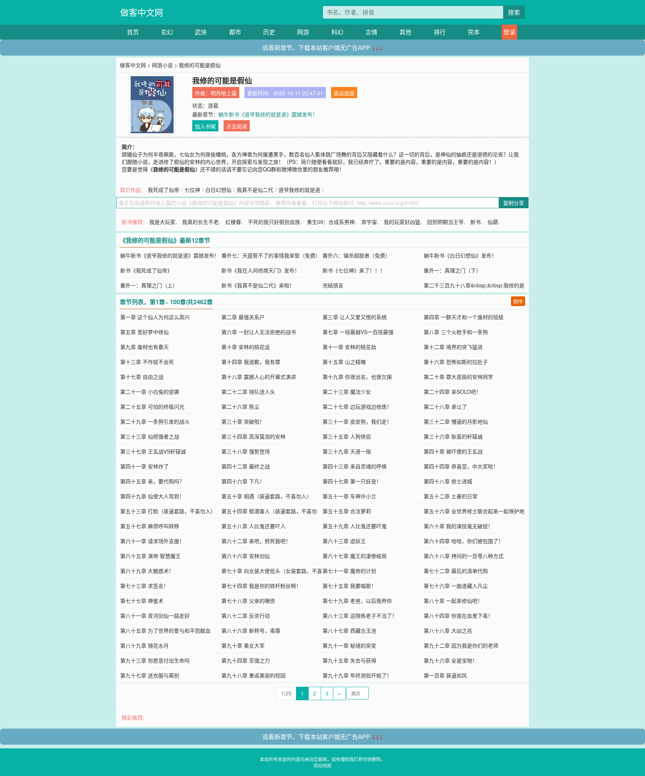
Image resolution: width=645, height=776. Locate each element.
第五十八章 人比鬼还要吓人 (253, 526)
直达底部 (344, 93)
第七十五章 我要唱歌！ (349, 585)
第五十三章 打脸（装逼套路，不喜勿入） (168, 511)
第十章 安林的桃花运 (245, 346)
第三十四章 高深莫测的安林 (253, 436)
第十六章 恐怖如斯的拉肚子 (456, 361)
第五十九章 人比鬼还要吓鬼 (354, 526)
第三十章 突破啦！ (243, 421)
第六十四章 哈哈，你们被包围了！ (464, 541)
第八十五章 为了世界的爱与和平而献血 (165, 630)
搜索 (514, 12)
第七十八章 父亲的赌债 (248, 600)
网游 (303, 32)
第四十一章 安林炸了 (144, 466)
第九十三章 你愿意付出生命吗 (155, 660)
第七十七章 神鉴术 (141, 600)
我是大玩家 (162, 221)
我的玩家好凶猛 (402, 221)
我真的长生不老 (200, 221)
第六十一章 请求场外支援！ (152, 541)
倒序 (518, 301)
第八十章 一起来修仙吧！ (453, 600)
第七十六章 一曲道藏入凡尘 (456, 585)
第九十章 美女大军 (243, 645)
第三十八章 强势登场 (245, 451)
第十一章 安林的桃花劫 (349, 346)
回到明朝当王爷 (445, 221)
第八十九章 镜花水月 (144, 645)
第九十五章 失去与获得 (349, 660)
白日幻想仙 (218, 189)
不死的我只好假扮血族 (274, 221)
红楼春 (233, 221)
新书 (475, 221)
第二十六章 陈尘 (240, 406)
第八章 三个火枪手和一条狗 (456, 332)
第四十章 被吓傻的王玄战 (453, 451)
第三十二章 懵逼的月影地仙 (456, 421)
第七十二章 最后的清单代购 (456, 570)
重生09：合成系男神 (331, 221)
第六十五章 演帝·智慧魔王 (150, 556)
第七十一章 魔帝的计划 (349, 570)
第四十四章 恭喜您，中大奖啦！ (461, 466)
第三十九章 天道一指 (346, 451)
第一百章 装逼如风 (445, 675)
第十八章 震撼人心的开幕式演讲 (258, 376)
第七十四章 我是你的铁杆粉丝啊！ (261, 585)
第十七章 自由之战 (141, 376)
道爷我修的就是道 (299, 189)
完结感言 (332, 285)
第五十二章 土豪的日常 (450, 496)
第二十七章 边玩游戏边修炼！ (357, 406)
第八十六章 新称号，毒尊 (250, 630)
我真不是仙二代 (255, 189)
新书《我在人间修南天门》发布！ (260, 270)
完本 (474, 32)
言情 (371, 32)
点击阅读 (236, 126)
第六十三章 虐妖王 (344, 541)
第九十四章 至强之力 (245, 660)
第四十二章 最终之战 (245, 466)
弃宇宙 (369, 221)
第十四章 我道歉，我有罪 (250, 361)
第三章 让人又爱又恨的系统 (354, 317)
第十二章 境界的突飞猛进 (453, 346)
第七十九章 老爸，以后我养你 (357, 600)
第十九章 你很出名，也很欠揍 (357, 376)
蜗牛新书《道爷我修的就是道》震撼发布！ (268, 114)
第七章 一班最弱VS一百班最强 (357, 332)
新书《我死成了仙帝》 (146, 270)
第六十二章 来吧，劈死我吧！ (256, 541)
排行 (440, 32)
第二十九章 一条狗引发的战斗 (155, 421)
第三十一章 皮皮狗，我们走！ (357, 421)
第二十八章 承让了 (445, 406)
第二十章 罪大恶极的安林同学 (458, 376)
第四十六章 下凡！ (243, 481)
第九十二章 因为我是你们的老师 (461, 645)
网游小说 (162, 65)
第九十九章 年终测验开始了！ (357, 675)
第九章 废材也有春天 (144, 346)
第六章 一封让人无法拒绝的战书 (258, 332)
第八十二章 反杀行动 (245, 615)
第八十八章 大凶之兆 (448, 630)
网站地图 (322, 765)
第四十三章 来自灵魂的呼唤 (354, 466)
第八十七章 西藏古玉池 (349, 630)
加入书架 (205, 126)
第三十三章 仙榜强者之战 (149, 436)
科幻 (337, 32)
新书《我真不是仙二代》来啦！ (258, 285)
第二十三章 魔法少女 (346, 391)
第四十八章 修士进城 (448, 481)
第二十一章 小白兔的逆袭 (149, 391)
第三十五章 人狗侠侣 (346, 436)
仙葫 (492, 221)
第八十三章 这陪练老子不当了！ (359, 615)
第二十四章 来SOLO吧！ (452, 391)
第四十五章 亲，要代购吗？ (152, 481)
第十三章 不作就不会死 (147, 361)
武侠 (201, 32)
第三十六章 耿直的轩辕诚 (453, 436)
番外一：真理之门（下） (452, 270)
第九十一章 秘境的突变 (349, 645)
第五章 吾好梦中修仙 (144, 332)
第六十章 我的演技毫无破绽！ (458, 526)
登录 (509, 32)
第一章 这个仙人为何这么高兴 (155, 317)
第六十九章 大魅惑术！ (147, 570)
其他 (405, 32)
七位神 (192, 189)
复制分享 (513, 202)
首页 (133, 32)
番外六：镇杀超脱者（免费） (356, 255)
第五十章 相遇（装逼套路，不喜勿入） (266, 496)
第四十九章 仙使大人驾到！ (152, 496)
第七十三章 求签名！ (144, 585)
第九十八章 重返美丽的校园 (253, 675)
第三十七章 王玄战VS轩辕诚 (153, 451)
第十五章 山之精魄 (344, 361)
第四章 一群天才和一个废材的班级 (464, 317)
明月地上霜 (224, 93)
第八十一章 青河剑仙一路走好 (155, 615)
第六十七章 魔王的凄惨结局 (354, 556)
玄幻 (167, 32)
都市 (235, 32)
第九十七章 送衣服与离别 (149, 675)
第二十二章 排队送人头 (248, 391)
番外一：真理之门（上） (149, 285)
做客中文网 (141, 12)
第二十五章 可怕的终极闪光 (152, 406)
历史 (269, 32)
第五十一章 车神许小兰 (349, 496)
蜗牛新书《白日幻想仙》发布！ (460, 255)
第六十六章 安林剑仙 (245, 556)
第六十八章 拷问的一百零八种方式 (464, 556)
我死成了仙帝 (163, 189)
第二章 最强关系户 (243, 317)
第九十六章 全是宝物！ (450, 660)
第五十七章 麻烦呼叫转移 (149, 526)
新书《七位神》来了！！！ (353, 270)
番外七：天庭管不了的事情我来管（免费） (271, 255)
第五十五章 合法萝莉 (346, 511)
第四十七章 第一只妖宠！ (351, 481)
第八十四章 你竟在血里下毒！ (458, 615)
